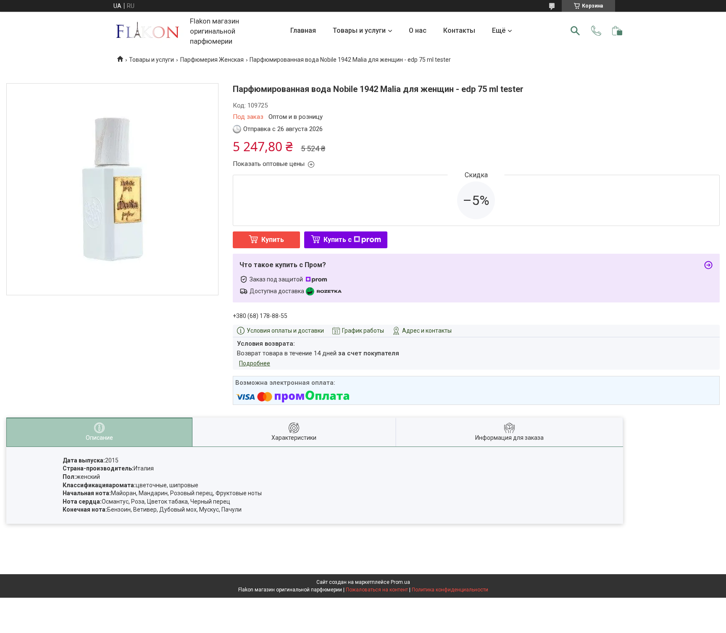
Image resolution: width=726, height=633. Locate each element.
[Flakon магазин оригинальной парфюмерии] (148, 30)
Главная (303, 30)
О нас (417, 30)
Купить (272, 240)
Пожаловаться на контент (377, 590)
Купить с (338, 240)
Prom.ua (400, 582)
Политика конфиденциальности (450, 590)
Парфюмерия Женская (212, 59)
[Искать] (575, 30)
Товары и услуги (359, 30)
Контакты (459, 30)
